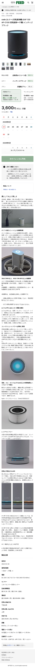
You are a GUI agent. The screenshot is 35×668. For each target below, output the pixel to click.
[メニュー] (3, 3)
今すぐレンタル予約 (17, 159)
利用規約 (4, 655)
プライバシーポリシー (7, 657)
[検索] (28, 3)
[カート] (32, 3)
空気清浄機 (19, 13)
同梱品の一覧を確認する (9, 189)
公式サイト (10, 645)
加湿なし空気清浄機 (7, 15)
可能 (11, 112)
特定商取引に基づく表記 (8, 652)
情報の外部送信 (6, 660)
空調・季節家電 (10, 13)
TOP (3, 13)
